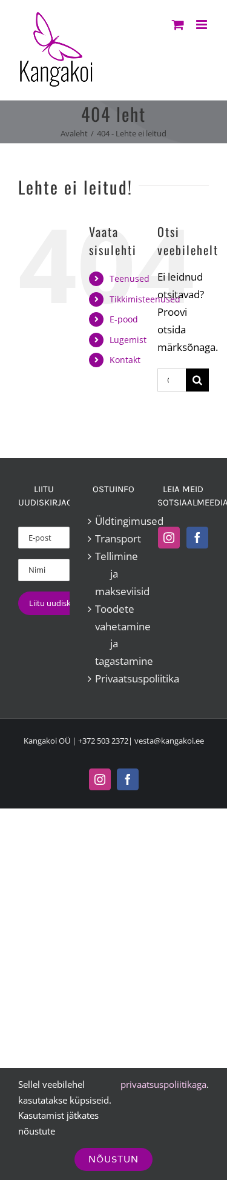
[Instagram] (169, 537)
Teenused (130, 278)
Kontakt (125, 359)
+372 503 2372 (103, 740)
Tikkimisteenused (145, 299)
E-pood (124, 319)
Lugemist (128, 339)
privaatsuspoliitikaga (163, 1084)
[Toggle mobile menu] (202, 24)
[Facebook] (197, 537)
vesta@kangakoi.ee (169, 740)
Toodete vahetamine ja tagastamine (114, 635)
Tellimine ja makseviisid (114, 573)
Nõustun (113, 1159)
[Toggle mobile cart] (178, 24)
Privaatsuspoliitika (114, 678)
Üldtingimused (114, 521)
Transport (114, 538)
